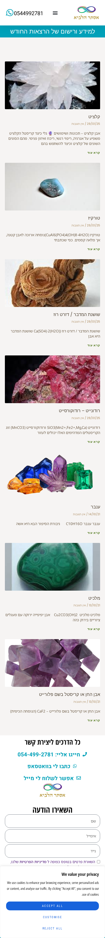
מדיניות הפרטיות (32, 861)
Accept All (52, 906)
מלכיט (94, 598)
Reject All (52, 928)
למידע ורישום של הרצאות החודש (52, 31)
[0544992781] (10, 13)
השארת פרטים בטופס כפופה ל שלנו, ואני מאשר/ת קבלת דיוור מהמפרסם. (52, 864)
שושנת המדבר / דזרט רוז (76, 314)
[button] (55, 13)
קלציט (94, 117)
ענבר (95, 507)
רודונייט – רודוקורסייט (79, 411)
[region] (52, 902)
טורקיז (94, 218)
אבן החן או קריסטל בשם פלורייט (69, 694)
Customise (52, 917)
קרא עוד (93, 152)
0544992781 (28, 13)
